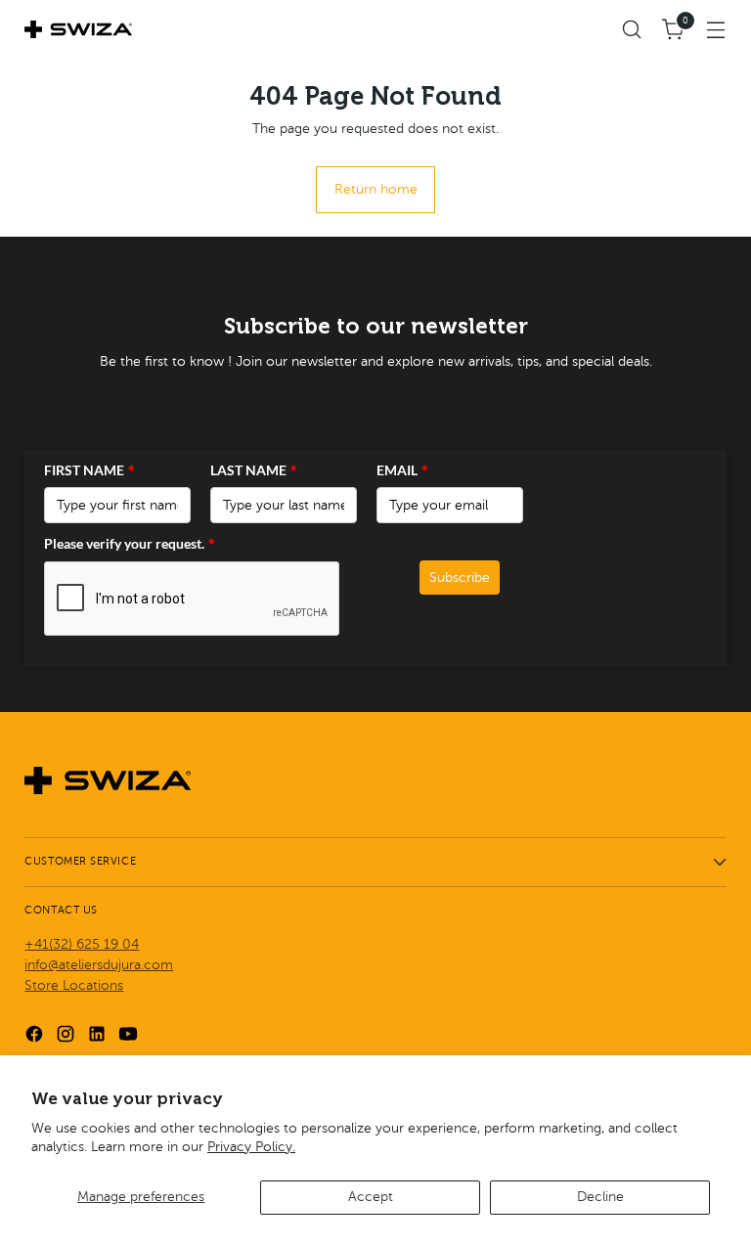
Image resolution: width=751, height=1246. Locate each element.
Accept (370, 1196)
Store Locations (73, 985)
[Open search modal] (632, 30)
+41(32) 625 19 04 (81, 944)
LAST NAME (253, 470)
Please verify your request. (129, 543)
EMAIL (402, 470)
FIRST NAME (89, 470)
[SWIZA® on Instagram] (67, 1036)
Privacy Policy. (251, 1146)
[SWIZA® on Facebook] (36, 1036)
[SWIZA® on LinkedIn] (98, 1036)
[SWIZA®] (78, 29)
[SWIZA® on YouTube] (130, 1036)
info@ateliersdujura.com (98, 964)
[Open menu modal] (716, 30)
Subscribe (459, 577)
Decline (600, 1196)
